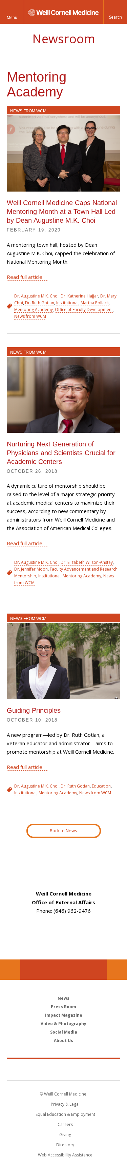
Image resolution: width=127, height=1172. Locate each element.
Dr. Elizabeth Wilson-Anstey (87, 562)
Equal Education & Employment (65, 1114)
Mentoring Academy (33, 309)
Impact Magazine (63, 1015)
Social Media (63, 1032)
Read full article (24, 276)
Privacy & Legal (65, 1104)
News (63, 998)
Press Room (63, 1007)
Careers (65, 1124)
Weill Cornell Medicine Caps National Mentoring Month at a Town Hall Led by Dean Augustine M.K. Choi (62, 211)
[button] (115, 12)
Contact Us (117, 969)
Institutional (67, 303)
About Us (63, 1040)
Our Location (10, 969)
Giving (65, 1134)
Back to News (63, 830)
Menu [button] (12, 17)
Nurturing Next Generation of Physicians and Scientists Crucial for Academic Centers (61, 452)
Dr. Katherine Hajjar (79, 296)
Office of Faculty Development (84, 309)
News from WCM (28, 111)
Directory (65, 1145)
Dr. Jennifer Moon (31, 569)
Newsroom (63, 38)
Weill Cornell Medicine (63, 1069)
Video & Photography (63, 1023)
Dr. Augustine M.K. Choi (36, 296)
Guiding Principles (34, 710)
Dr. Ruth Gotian (39, 303)
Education (101, 786)
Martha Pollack (95, 303)
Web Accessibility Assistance (65, 1155)
